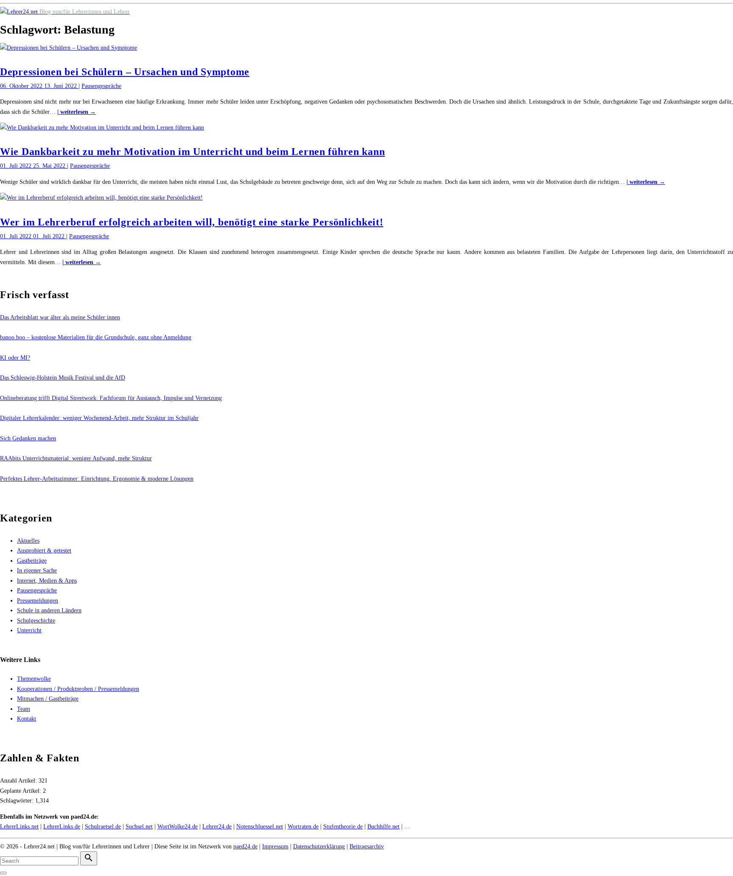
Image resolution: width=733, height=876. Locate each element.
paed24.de (245, 846)
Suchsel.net (139, 826)
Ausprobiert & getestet (44, 550)
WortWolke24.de (177, 826)
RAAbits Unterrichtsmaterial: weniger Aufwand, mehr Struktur (76, 458)
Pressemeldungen (37, 600)
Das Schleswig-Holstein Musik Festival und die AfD (62, 378)
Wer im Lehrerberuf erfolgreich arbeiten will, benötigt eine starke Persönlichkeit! (191, 222)
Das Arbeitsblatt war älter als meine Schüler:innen (60, 317)
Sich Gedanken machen (28, 438)
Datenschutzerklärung (319, 846)
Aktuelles (28, 541)
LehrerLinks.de (61, 826)
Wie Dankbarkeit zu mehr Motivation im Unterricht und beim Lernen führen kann (192, 151)
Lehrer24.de (217, 826)
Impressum (275, 846)
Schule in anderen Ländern (49, 610)
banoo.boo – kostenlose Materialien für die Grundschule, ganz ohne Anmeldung (95, 337)
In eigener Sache (37, 570)
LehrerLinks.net (19, 826)
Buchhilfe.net (383, 826)
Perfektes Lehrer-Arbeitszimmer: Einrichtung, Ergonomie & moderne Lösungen (96, 479)
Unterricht (29, 630)
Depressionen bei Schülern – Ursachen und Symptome (124, 71)
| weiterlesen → (76, 112)
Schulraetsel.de (103, 826)
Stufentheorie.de (343, 826)
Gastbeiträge (32, 561)
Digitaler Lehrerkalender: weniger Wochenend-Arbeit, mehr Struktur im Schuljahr (99, 418)
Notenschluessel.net (259, 826)
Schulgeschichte (36, 620)
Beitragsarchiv (367, 846)
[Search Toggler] (3, 873)
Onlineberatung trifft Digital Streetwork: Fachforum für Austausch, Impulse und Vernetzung (111, 398)
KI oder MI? (15, 358)
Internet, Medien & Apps (47, 580)
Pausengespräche (101, 86)
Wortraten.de (303, 826)
